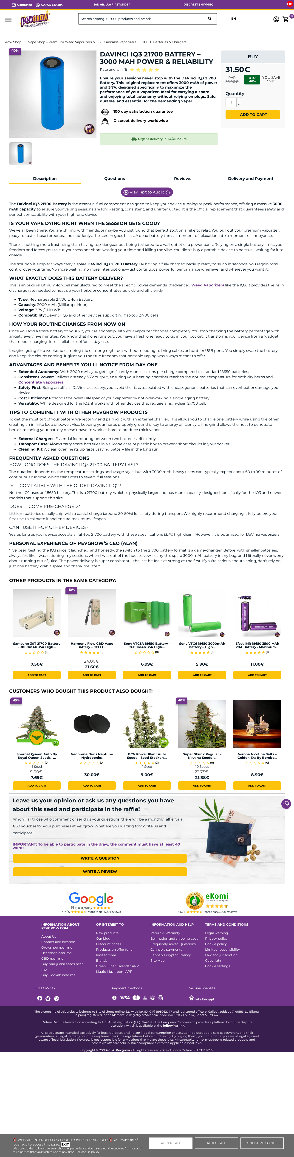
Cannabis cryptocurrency (170, 955)
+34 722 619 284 (51, 4)
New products (107, 933)
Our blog (103, 938)
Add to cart (253, 114)
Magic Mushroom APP (114, 971)
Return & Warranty (165, 933)
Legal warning (216, 933)
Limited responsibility (222, 949)
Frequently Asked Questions (173, 944)
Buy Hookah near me (58, 975)
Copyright (213, 960)
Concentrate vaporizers (40, 382)
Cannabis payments (166, 949)
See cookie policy (87, 1152)
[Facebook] (40, 998)
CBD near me (52, 958)
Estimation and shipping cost (174, 938)
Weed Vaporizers (207, 285)
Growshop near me (56, 947)
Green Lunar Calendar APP (117, 966)
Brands (101, 960)
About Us (48, 936)
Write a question (100, 858)
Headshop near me (56, 953)
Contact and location (58, 942)
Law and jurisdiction (221, 955)
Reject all (216, 1143)
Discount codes (108, 944)
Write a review (100, 871)
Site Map (157, 960)
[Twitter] (48, 998)
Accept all (171, 1143)
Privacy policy (216, 938)
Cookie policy (216, 944)
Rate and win (113, 69)
